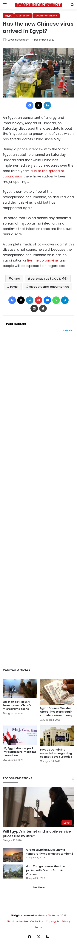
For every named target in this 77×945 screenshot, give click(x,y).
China (15, 278)
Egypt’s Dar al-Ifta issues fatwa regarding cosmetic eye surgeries (56, 753)
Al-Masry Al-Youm (47, 915)
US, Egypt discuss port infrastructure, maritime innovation (19, 751)
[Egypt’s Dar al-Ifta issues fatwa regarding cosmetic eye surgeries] (57, 736)
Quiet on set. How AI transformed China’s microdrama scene (17, 705)
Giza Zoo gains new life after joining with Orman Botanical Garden (46, 870)
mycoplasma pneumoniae (49, 286)
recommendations (46, 15)
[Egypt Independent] (38, 5)
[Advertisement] (38, 500)
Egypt (8, 15)
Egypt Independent (18, 39)
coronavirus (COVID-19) (49, 278)
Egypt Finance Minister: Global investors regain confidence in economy (56, 711)
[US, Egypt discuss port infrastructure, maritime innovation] (20, 735)
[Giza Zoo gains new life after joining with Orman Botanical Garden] (13, 871)
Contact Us (37, 921)
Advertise (22, 921)
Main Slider (23, 15)
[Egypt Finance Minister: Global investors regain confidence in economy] (57, 692)
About (10, 921)
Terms (38, 927)
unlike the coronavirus (41, 260)
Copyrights (52, 921)
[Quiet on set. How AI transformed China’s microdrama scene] (20, 688)
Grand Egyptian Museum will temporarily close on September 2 (49, 852)
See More (38, 887)
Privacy (66, 921)
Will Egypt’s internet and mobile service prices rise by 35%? (37, 833)
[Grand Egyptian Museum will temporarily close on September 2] (13, 855)
